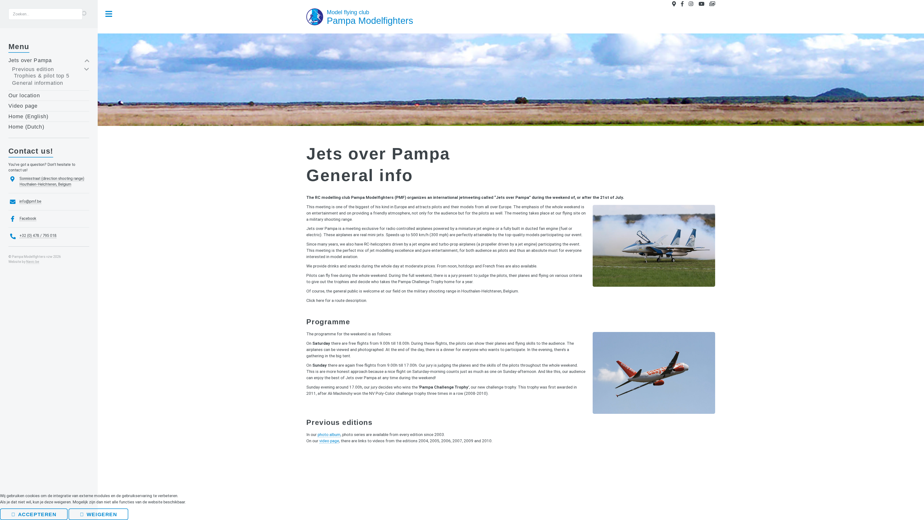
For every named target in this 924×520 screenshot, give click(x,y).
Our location (24, 95)
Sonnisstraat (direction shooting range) (51, 178)
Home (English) (28, 116)
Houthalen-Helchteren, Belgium (45, 184)
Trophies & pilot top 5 (41, 76)
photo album (329, 434)
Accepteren (37, 514)
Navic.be (32, 262)
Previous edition (33, 69)
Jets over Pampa (30, 60)
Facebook (27, 218)
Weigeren (102, 514)
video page (329, 440)
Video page (23, 106)
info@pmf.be (30, 201)
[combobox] (45, 14)
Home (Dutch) (26, 127)
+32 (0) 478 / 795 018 (38, 236)
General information (37, 83)
